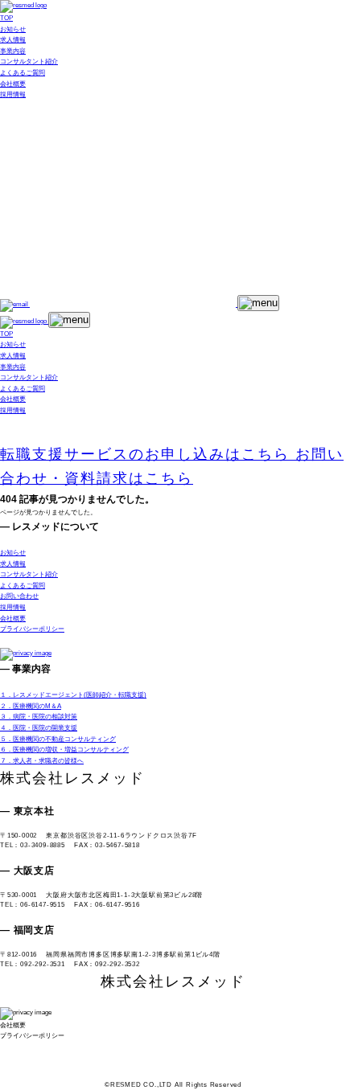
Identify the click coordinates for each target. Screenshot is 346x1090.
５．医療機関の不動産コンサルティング (58, 739)
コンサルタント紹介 (29, 61)
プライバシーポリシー (32, 629)
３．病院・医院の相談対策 (38, 716)
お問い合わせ (19, 596)
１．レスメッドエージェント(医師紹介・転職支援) (73, 695)
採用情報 (13, 94)
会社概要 (13, 84)
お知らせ (13, 29)
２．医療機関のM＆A (30, 706)
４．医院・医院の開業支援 (38, 727)
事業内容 (13, 51)
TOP (6, 18)
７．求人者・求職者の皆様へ (42, 760)
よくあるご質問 (22, 72)
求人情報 (13, 39)
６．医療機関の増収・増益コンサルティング (64, 749)
